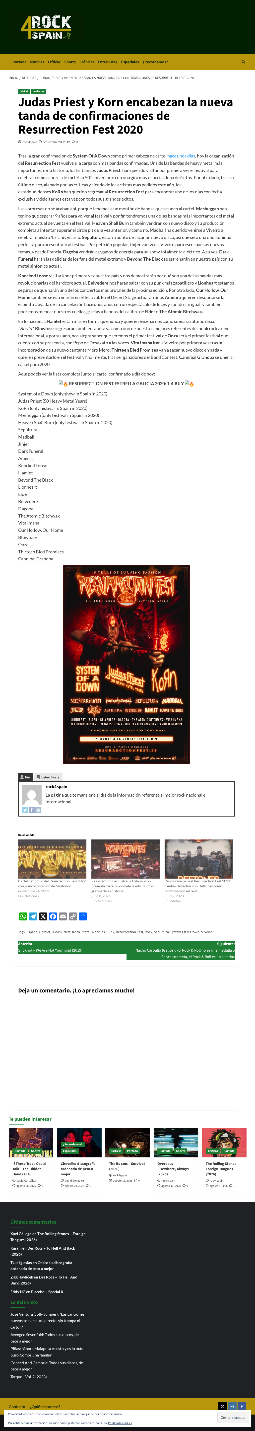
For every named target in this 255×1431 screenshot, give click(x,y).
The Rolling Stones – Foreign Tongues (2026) (222, 1169)
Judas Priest (61, 932)
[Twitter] (25, 809)
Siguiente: (185, 950)
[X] (222, 1406)
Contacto (17, 1406)
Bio (27, 777)
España (31, 932)
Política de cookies (120, 1423)
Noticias (37, 62)
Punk (110, 932)
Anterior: (50, 947)
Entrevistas (107, 62)
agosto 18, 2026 (122, 1181)
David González (26, 1181)
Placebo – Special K (47, 1291)
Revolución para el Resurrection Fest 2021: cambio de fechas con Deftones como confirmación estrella (198, 886)
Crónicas (86, 62)
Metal (24, 91)
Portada (19, 62)
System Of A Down (184, 932)
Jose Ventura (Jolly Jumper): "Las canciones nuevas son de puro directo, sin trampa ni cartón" (47, 1320)
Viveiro (206, 932)
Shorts (70, 62)
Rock (148, 932)
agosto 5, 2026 (219, 1186)
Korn (76, 932)
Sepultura (161, 932)
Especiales (130, 62)
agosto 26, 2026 (26, 1186)
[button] (243, 62)
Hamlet (44, 932)
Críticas (54, 62)
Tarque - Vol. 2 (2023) (28, 1376)
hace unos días (181, 155)
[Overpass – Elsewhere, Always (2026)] (176, 1142)
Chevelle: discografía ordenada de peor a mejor (78, 1169)
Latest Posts (50, 777)
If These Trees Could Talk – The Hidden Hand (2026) (29, 1169)
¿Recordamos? (155, 62)
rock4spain (29, 142)
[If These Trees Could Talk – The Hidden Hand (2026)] (31, 1142)
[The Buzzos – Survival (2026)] (127, 1142)
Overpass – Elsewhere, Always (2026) (173, 1169)
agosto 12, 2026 (171, 1186)
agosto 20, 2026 (74, 1186)
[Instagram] (38, 809)
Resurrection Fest (129, 932)
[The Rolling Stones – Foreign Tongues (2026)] (224, 1142)
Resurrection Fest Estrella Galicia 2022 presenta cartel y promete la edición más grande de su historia (122, 886)
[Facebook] (32, 809)
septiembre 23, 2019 (56, 142)
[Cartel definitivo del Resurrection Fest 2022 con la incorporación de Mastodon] (52, 858)
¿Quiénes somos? (45, 1406)
